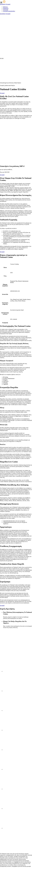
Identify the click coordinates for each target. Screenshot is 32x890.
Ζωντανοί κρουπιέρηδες (9, 11)
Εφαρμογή (5, 8)
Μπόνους (5, 7)
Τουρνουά (5, 9)
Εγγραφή (8, 4)
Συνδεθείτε (3, 4)
